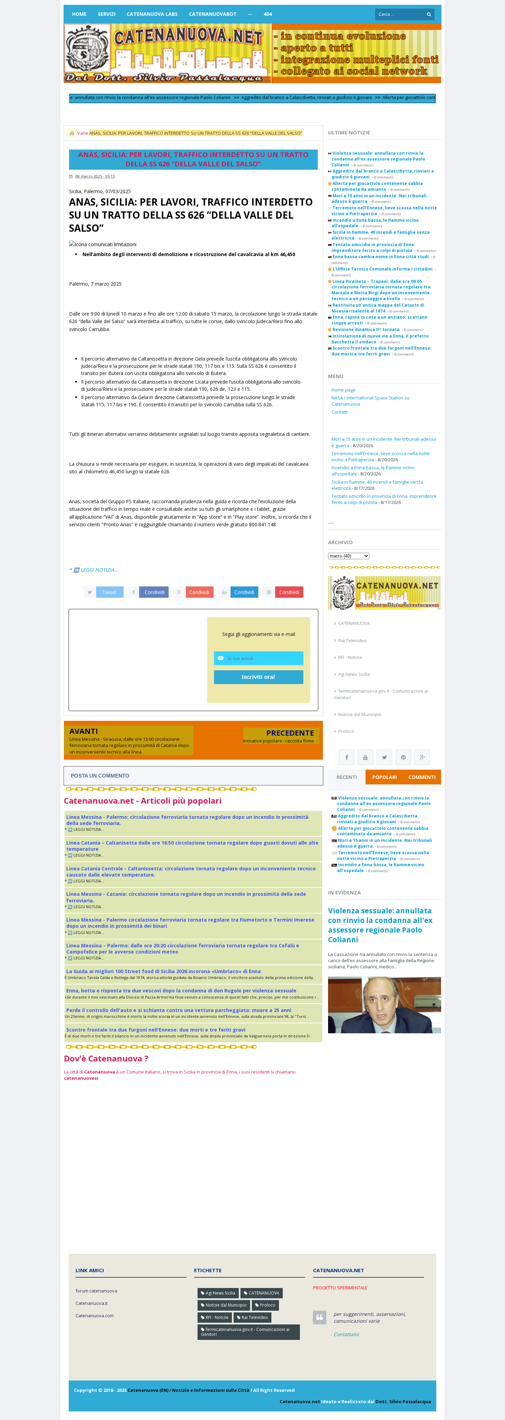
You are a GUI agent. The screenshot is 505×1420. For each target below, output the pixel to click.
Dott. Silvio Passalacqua (403, 1401)
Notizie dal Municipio (359, 714)
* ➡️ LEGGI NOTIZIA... (93, 569)
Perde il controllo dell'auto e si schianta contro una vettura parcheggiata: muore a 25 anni (178, 1010)
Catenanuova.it (92, 1303)
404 (267, 14)
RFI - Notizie (350, 657)
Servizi (106, 14)
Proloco (346, 731)
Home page (344, 390)
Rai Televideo (352, 640)
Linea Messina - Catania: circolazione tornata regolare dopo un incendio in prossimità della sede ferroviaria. (186, 897)
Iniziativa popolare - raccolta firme (278, 741)
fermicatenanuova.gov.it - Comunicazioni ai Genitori (245, 1332)
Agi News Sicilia (354, 674)
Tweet (109, 592)
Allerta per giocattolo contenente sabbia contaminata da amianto (427, 97)
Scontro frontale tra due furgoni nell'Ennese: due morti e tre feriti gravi (155, 1029)
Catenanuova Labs (152, 14)
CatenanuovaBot (213, 14)
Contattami (346, 1334)
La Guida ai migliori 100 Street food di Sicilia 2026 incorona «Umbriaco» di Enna (163, 971)
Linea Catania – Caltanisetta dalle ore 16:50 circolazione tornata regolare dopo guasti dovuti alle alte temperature (192, 845)
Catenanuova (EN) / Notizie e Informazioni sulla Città (188, 1390)
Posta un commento (100, 776)
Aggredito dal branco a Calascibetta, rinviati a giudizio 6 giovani (283, 97)
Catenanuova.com (95, 1315)
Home (79, 14)
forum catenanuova (96, 1291)
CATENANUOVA (354, 623)
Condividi (155, 592)
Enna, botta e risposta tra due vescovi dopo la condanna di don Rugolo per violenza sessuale (181, 990)
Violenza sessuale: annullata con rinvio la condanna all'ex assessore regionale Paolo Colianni (109, 97)
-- (250, 14)
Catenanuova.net (300, 1401)
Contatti (340, 412)
